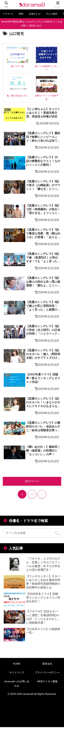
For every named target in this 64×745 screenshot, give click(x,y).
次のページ (32, 481)
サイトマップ (16, 672)
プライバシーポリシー (47, 672)
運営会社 (47, 663)
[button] (57, 533)
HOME (16, 663)
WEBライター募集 (47, 681)
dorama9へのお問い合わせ (16, 683)
